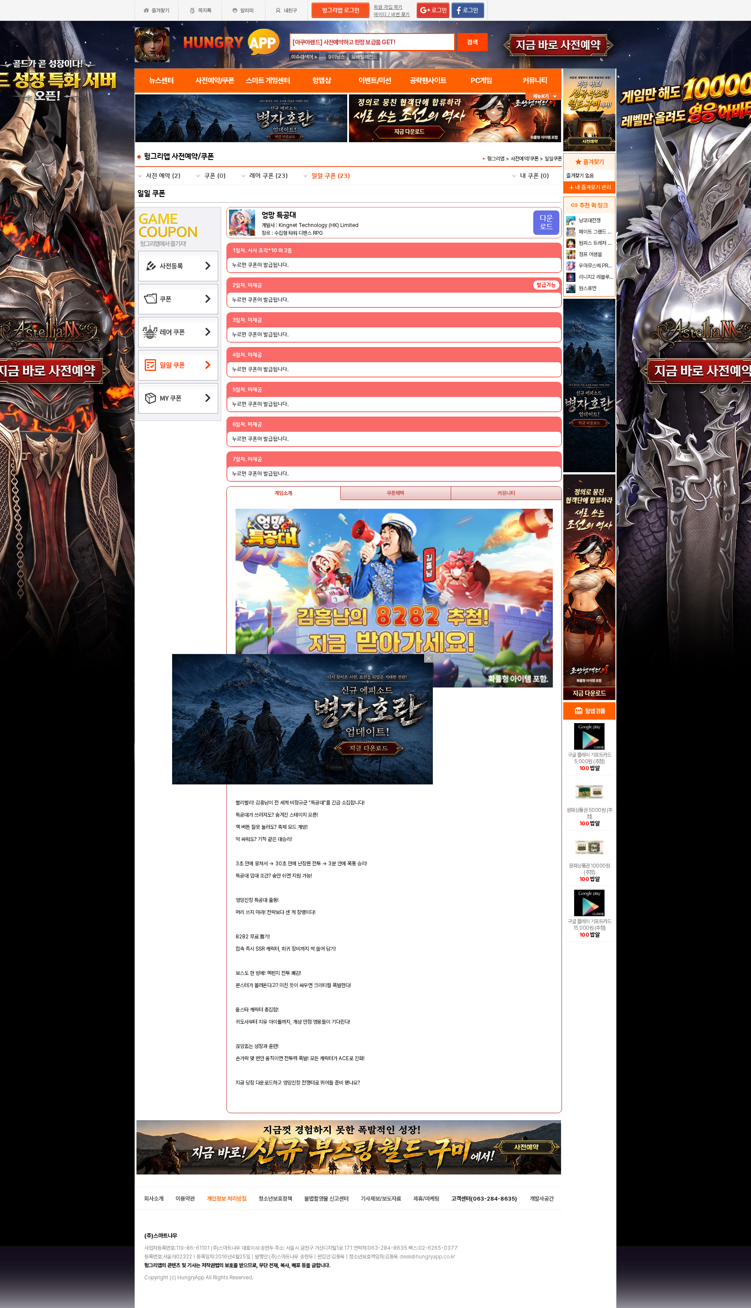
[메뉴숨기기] (543, 96)
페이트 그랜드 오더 (596, 232)
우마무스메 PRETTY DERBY (596, 266)
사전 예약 (163, 176)
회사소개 (153, 1198)
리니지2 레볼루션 (596, 277)
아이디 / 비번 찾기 (392, 14)
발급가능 (546, 285)
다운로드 (546, 222)
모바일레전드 (364, 57)
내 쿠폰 (534, 176)
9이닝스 (336, 57)
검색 (472, 42)
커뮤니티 (506, 493)
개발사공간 (542, 1198)
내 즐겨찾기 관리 (589, 187)
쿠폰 (215, 176)
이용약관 (185, 1198)
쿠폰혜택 (395, 493)
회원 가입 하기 (388, 7)
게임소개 (283, 493)
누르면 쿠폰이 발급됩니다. (260, 265)
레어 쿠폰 (268, 176)
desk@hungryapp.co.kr (427, 1257)
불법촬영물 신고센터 (326, 1198)
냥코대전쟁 (589, 220)
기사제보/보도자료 (381, 1198)
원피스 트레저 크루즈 (596, 243)
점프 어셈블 (590, 254)
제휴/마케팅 (426, 1198)
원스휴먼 (587, 288)
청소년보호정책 (275, 1198)
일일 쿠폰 (331, 176)
